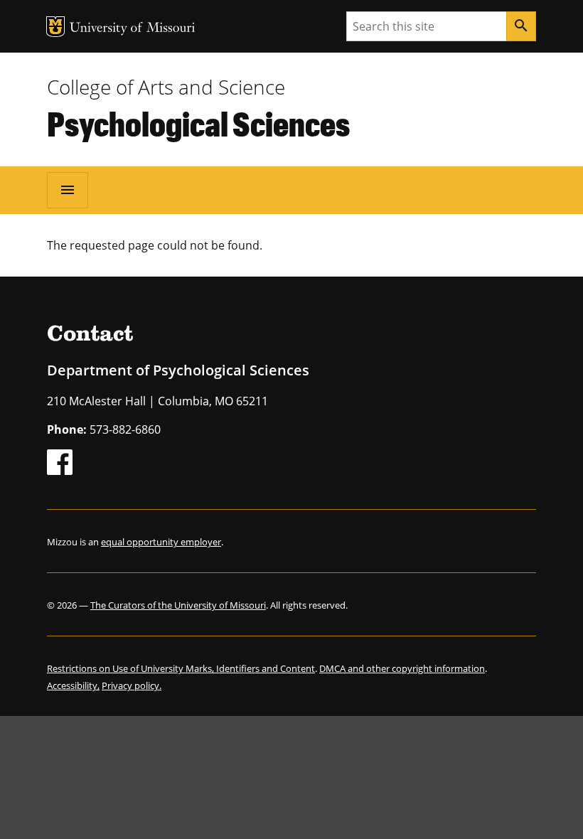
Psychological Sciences (199, 123)
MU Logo (55, 26)
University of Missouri (133, 28)
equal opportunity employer (161, 541)
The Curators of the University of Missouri (178, 605)
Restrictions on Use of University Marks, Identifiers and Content (181, 668)
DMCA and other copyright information (402, 668)
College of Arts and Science (166, 86)
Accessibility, (73, 685)
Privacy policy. (131, 685)
